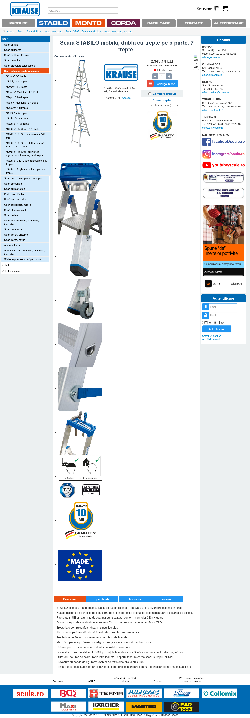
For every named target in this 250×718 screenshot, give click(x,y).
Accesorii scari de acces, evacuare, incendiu (24, 252)
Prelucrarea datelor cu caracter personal (191, 679)
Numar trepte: (162, 100)
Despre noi (59, 681)
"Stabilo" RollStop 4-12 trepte (22, 129)
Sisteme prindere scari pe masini (22, 259)
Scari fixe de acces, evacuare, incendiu (21, 222)
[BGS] (69, 693)
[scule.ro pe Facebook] (223, 141)
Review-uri (167, 599)
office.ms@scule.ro (213, 110)
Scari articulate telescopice (19, 65)
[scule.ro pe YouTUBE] (223, 165)
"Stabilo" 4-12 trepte (17, 123)
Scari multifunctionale (16, 55)
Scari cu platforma (14, 189)
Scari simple (11, 44)
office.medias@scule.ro (215, 92)
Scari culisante (12, 50)
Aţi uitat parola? (211, 339)
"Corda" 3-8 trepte (16, 76)
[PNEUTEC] (144, 693)
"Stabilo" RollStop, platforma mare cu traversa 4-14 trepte (27, 144)
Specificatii (102, 599)
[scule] (31, 693)
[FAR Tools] (181, 706)
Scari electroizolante (15, 210)
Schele (6, 265)
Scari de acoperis (14, 229)
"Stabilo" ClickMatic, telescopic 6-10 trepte (26, 162)
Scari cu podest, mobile (17, 204)
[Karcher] (106, 706)
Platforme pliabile (14, 194)
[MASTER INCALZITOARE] (144, 706)
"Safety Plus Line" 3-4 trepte (22, 102)
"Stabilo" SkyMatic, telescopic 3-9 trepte (25, 171)
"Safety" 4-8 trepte (16, 86)
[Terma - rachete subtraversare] (106, 693)
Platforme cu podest (15, 199)
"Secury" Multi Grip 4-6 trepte (22, 92)
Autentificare (217, 329)
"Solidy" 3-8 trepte (16, 81)
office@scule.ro (211, 57)
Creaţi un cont (210, 336)
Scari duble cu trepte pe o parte (21, 71)
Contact (158, 681)
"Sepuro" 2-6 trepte (17, 97)
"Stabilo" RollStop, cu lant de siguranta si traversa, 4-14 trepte (24, 153)
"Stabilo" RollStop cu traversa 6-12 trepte (26, 135)
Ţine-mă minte (214, 322)
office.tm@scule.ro (212, 127)
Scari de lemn (12, 215)
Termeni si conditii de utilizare (125, 679)
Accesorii (135, 599)
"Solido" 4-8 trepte (16, 113)
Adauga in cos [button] (166, 84)
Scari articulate (12, 60)
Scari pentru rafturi (14, 240)
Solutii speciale (11, 271)
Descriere (69, 599)
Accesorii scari (12, 245)
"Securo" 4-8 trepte (17, 108)
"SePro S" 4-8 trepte (17, 118)
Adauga (126, 98)
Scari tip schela (13, 183)
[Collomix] (219, 693)
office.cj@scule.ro (212, 75)
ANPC (91, 681)
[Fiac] (182, 693)
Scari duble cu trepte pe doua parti (23, 178)
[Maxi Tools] (69, 706)
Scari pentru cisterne (16, 234)
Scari (5, 39)
